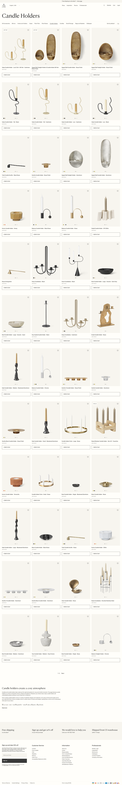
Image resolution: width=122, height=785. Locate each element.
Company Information (97, 757)
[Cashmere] (5, 118)
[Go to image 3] (17, 118)
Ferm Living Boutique (67, 753)
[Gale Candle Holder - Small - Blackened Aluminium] (46, 420)
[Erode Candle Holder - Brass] (106, 314)
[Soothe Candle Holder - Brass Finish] (46, 154)
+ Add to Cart (6, 75)
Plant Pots (37, 23)
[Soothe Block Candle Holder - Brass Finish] (16, 420)
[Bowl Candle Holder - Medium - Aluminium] (16, 633)
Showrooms (95, 752)
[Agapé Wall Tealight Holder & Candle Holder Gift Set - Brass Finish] (46, 47)
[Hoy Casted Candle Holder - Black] (46, 314)
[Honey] (4, 224)
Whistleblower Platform (67, 764)
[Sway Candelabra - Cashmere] (76, 314)
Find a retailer (35, 750)
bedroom (28, 695)
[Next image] (29, 46)
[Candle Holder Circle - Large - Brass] (76, 420)
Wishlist (109, 5)
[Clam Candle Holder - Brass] (76, 580)
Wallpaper (89, 23)
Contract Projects (96, 755)
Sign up (5, 760)
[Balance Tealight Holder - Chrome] (106, 633)
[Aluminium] (64, 64)
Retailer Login (95, 748)
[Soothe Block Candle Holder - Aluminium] (46, 580)
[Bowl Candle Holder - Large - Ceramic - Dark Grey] (106, 261)
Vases (30, 23)
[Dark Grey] (93, 278)
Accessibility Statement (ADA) (39, 759)
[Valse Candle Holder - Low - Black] (106, 101)
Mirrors (14, 23)
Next (62, 673)
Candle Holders (54, 23)
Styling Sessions (66, 755)
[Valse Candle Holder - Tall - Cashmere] (46, 101)
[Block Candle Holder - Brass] (106, 474)
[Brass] (63, 64)
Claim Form (35, 757)
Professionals (83, 5)
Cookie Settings (15, 783)
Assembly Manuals (66, 760)
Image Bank (95, 750)
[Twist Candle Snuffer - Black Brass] (16, 154)
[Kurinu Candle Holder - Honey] (16, 208)
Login (118, 5)
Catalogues (94, 753)
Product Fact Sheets (67, 762)
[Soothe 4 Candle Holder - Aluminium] (16, 580)
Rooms (76, 5)
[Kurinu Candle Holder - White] (106, 527)
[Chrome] (35, 224)
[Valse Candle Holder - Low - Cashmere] (76, 101)
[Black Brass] (4, 171)
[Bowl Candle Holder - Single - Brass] (76, 633)
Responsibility (65, 752)
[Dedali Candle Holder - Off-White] (106, 208)
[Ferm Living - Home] (4, 5)
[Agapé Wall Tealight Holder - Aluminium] (76, 154)
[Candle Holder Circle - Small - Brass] (46, 474)
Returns (34, 755)
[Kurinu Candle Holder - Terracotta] (16, 474)
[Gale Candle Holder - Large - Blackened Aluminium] (16, 527)
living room (22, 695)
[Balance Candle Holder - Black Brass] (46, 208)
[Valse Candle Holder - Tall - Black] (16, 101)
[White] (6, 224)
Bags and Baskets (79, 23)
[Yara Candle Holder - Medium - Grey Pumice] (46, 633)
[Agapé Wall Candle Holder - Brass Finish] (76, 47)
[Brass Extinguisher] (16, 261)
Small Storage (69, 23)
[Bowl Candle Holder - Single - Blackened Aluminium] (76, 474)
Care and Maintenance (67, 757)
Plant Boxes (45, 23)
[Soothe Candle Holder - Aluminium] (106, 367)
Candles (62, 23)
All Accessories (6, 23)
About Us (64, 748)
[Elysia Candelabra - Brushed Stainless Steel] (106, 580)
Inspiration (69, 5)
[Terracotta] (5, 224)
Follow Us (32, 783)
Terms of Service (6, 783)
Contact (34, 748)
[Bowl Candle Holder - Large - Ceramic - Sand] (16, 314)
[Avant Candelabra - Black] (76, 261)
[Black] (4, 118)
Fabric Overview (66, 759)
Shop (63, 5)
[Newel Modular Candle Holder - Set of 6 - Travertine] (106, 420)
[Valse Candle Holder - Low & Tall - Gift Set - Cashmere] (16, 47)
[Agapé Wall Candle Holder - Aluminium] (106, 154)
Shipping (34, 753)
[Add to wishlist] (28, 30)
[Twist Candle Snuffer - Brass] (76, 527)
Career (63, 750)
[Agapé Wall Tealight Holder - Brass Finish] (106, 47)
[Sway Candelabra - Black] (46, 261)
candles (18, 699)
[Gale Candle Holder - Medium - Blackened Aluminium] (16, 367)
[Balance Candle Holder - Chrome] (46, 367)
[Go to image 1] (15, 118)
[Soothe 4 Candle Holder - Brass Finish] (76, 367)
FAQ (33, 752)
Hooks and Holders (22, 23)
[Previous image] (3, 46)
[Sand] (94, 278)
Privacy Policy (5, 765)
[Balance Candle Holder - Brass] (76, 208)
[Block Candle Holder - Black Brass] (46, 527)
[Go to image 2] (16, 118)
